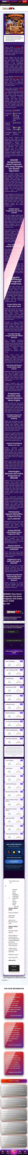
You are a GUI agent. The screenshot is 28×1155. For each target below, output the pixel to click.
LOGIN (19, 1)
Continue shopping (14, 972)
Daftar (14, 1153)
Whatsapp (20, 1153)
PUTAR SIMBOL (14, 861)
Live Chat (25, 1153)
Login (8, 1153)
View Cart (14, 966)
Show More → (5, 980)
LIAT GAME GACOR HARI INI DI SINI (14, 640)
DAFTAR (24, 1)
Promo (2, 1153)
